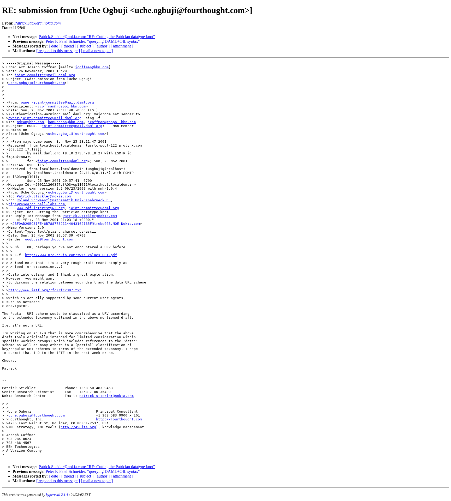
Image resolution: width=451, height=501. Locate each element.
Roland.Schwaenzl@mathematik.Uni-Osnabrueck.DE (64, 200)
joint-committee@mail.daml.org (45, 75)
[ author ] (102, 46)
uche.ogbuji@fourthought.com (36, 83)
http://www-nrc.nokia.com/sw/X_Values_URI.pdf (71, 255)
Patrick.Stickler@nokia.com (44, 196)
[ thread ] (68, 46)
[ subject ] (85, 46)
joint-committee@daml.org (63, 161)
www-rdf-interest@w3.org (41, 208)
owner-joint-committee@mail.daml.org (57, 102)
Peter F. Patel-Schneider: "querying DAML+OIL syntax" (93, 41)
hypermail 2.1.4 (57, 495)
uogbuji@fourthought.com (49, 239)
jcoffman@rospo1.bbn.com (62, 106)
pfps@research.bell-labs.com (36, 204)
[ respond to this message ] (58, 51)
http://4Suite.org (78, 427)
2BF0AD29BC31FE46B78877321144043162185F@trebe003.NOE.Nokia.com (76, 224)
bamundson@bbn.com (66, 122)
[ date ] (54, 46)
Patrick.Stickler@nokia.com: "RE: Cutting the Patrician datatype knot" (97, 36)
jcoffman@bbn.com (92, 67)
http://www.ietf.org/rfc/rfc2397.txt (44, 290)
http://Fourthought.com (119, 419)
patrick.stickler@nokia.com (106, 396)
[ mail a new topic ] (97, 51)
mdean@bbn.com (30, 122)
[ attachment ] (122, 46)
